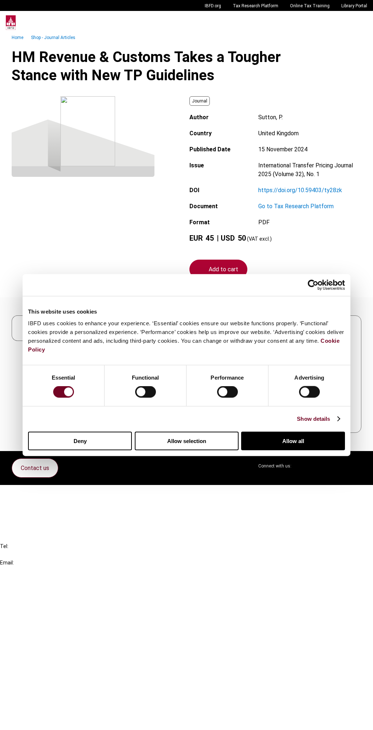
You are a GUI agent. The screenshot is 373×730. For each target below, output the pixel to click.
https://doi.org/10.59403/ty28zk (300, 190)
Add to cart (223, 269)
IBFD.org (213, 5)
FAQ (20, 508)
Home (17, 37)
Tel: (4, 546)
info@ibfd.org (17, 570)
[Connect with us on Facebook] (355, 466)
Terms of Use (32, 719)
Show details (313, 419)
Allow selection (186, 441)
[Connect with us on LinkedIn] (320, 466)
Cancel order (31, 495)
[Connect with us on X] (303, 466)
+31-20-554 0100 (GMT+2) (35, 554)
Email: (7, 563)
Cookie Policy (32, 693)
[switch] (145, 392)
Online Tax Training (310, 5)
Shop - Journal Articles (53, 37)
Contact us (35, 468)
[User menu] (360, 22)
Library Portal (354, 5)
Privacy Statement (39, 680)
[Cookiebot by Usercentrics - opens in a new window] (313, 285)
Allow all (293, 441)
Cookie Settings (35, 706)
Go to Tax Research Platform (296, 206)
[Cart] (345, 22)
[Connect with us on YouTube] (338, 466)
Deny (80, 441)
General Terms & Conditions (50, 667)
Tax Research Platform (255, 5)
